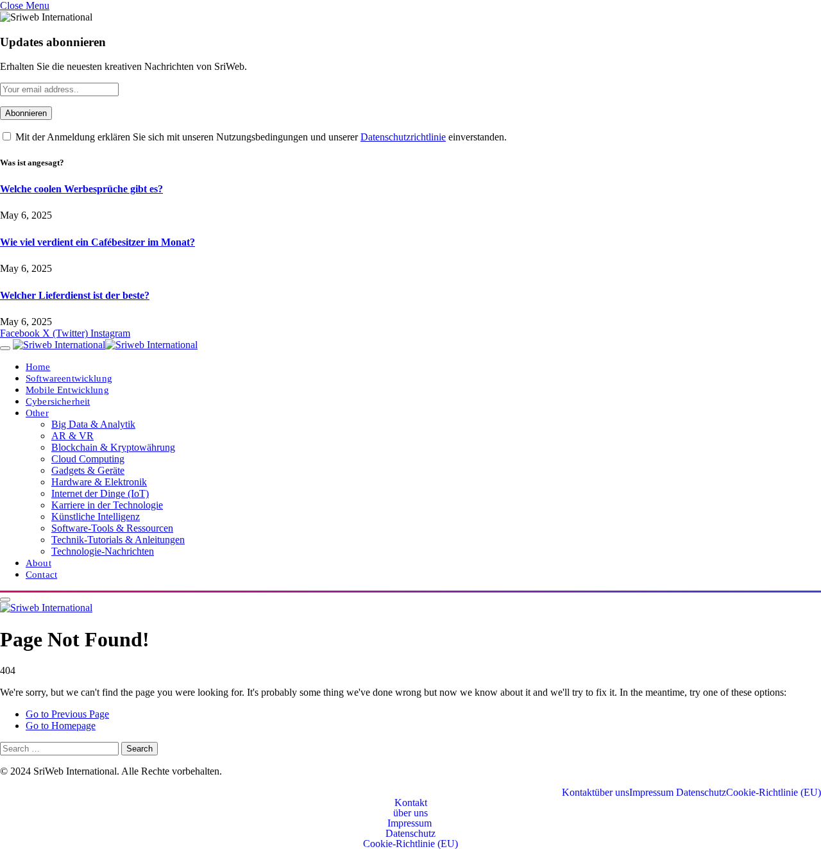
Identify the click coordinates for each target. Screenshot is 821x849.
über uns (612, 792)
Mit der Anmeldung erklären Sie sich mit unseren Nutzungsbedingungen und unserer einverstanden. (260, 136)
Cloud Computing (87, 458)
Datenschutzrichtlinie (403, 136)
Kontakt (578, 792)
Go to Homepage (61, 725)
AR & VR (72, 435)
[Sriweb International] (105, 344)
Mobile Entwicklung (67, 389)
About (38, 562)
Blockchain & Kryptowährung (113, 447)
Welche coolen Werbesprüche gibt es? (81, 188)
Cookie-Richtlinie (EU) (773, 792)
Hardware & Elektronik (99, 481)
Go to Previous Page (67, 714)
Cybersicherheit (58, 401)
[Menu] (5, 348)
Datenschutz (701, 792)
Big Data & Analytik (93, 424)
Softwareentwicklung (69, 378)
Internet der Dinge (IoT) (100, 493)
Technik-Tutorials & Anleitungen (118, 539)
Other (37, 412)
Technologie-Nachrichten (102, 551)
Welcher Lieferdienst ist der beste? (74, 295)
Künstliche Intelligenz (95, 516)
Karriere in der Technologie (107, 505)
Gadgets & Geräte (87, 470)
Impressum (652, 792)
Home (38, 366)
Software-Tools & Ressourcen (112, 528)
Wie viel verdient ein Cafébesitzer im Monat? (97, 242)
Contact (41, 574)
